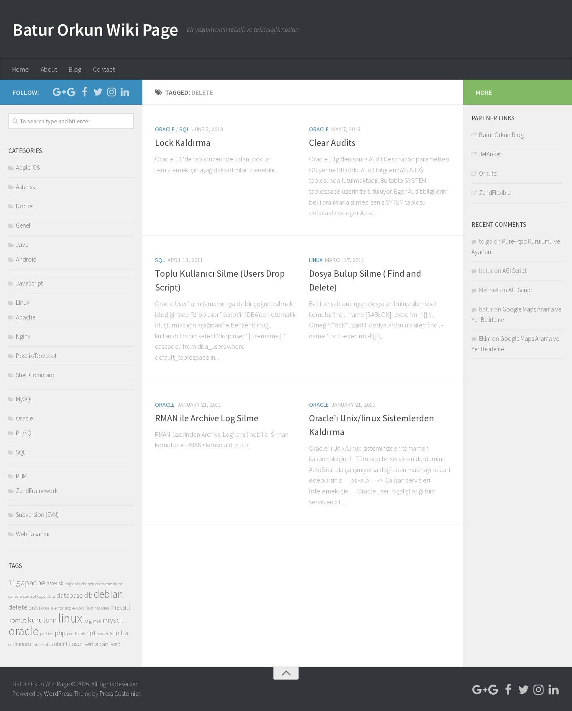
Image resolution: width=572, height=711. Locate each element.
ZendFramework (37, 491)
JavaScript (29, 283)
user (77, 643)
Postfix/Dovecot (36, 356)
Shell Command (36, 375)
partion (47, 633)
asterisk (54, 583)
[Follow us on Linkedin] (125, 92)
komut (17, 620)
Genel (23, 225)
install (120, 607)
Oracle (165, 129)
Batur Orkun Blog (501, 135)
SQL (184, 129)
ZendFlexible (494, 193)
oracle (23, 631)
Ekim (485, 339)
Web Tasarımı (32, 534)
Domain (46, 608)
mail (97, 621)
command (114, 583)
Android (26, 259)
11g (14, 582)
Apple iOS (28, 167)
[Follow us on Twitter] (98, 92)
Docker (25, 206)
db (88, 595)
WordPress (58, 694)
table (37, 644)
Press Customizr (120, 694)
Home (20, 69)
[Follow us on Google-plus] (58, 92)
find (89, 608)
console (15, 596)
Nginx (23, 336)
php (60, 632)
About (49, 69)
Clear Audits (332, 142)
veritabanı (97, 644)
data (51, 596)
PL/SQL (25, 433)
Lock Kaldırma (183, 142)
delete (18, 607)
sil (126, 633)
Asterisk (25, 187)
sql (11, 644)
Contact (104, 69)
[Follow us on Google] (71, 92)
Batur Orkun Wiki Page (95, 29)
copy (41, 596)
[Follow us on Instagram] (111, 92)
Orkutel (488, 173)
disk (33, 607)
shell (116, 632)
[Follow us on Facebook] (85, 92)
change (87, 583)
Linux (315, 260)
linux (70, 618)
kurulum (42, 620)
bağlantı (72, 583)
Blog (75, 69)
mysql (113, 620)
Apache (25, 317)
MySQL (24, 399)
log (87, 620)
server (102, 633)
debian (108, 594)
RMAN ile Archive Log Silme (206, 418)
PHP (21, 476)
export (78, 608)
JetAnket (490, 154)
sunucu (23, 644)
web (115, 644)
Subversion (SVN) (37, 515)
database (70, 595)
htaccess (101, 608)
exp (68, 608)
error (59, 608)
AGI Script (514, 271)
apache (33, 582)
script (88, 632)
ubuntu (62, 644)
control (29, 596)
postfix (73, 633)
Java (22, 245)
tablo (48, 644)
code (99, 583)
